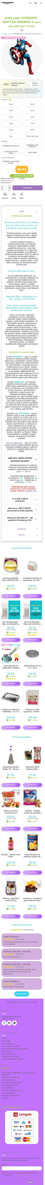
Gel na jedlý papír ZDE (9, 1085)
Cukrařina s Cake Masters (11, 1095)
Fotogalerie (6, 1098)
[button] (9, 99)
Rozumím (30, 1182)
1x (21, 30)
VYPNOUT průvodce (35, 83)
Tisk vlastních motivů (9, 1080)
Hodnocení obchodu (22, 925)
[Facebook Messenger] (14, 1023)
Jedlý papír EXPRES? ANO (11, 1077)
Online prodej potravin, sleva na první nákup (21, 1002)
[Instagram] (9, 1023)
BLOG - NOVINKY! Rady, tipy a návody (15, 1049)
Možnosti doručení (7, 180)
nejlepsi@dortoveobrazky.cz (12, 1016)
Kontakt (4, 1038)
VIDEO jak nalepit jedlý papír (12, 1082)
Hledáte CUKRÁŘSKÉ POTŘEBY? (13, 1059)
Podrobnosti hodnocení (33, 34)
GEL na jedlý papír (8, 1043)
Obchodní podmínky (9, 1054)
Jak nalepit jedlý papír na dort (12, 1090)
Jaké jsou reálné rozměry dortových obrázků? (20, 459)
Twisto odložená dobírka (10, 1046)
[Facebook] (4, 1023)
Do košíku (29, 188)
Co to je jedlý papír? (9, 1093)
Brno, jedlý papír (7, 1088)
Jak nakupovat (7, 1051)
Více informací (21, 1182)
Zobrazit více (22, 994)
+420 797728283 (8, 1018)
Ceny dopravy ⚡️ (7, 1041)
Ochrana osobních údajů (10, 1056)
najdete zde (30, 491)
